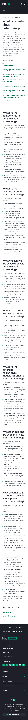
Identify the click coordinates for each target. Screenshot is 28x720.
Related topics (6, 101)
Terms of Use (12, 708)
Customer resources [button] (8, 686)
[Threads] (13, 665)
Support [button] (4, 676)
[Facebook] (17, 665)
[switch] (14, 699)
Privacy (5, 708)
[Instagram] (10, 665)
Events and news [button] (7, 681)
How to (6, 645)
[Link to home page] (3, 626)
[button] (21, 3)
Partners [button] (4, 690)
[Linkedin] (3, 665)
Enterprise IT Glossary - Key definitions (13, 628)
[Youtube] (20, 665)
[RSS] (23, 665)
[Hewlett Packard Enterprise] (6, 4)
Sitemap (17, 710)
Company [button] (5, 671)
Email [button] (6, 652)
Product (7, 648)
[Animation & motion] (14, 700)
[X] (7, 665)
